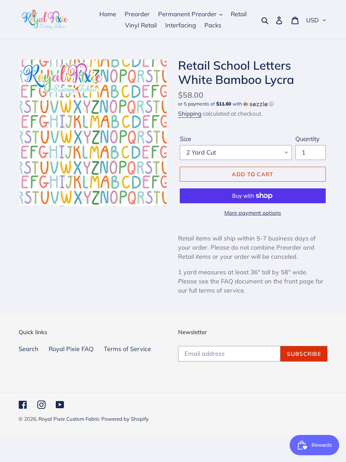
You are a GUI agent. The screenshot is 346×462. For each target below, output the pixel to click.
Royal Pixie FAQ (71, 349)
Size (185, 139)
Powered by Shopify (125, 419)
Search (29, 349)
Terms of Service (127, 349)
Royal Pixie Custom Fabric (69, 419)
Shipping (189, 113)
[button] (252, 104)
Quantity (307, 139)
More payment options (252, 212)
